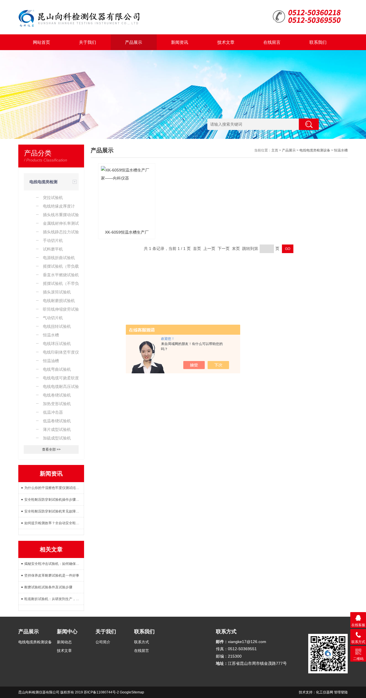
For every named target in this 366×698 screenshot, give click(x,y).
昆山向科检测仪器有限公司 (38, 692)
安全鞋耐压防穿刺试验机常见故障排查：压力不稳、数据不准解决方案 (54, 511)
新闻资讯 (179, 42)
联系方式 (141, 642)
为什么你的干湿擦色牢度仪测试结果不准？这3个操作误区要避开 (54, 488)
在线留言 (272, 42)
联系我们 (318, 42)
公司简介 (103, 642)
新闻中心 (67, 631)
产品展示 (133, 42)
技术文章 (225, 42)
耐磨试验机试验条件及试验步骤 (48, 587)
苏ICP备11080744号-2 (101, 692)
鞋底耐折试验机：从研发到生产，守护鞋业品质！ (54, 599)
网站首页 (41, 42)
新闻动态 (64, 642)
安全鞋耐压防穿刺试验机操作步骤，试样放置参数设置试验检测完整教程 (54, 500)
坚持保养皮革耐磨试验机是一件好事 (51, 575)
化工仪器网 (324, 692)
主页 (274, 150)
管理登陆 (341, 692)
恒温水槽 (341, 150)
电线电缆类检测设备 (314, 150)
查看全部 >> (51, 449)
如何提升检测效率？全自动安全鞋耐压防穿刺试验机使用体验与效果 (54, 523)
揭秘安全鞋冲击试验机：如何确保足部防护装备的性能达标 (54, 564)
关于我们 (87, 42)
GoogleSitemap (132, 692)
